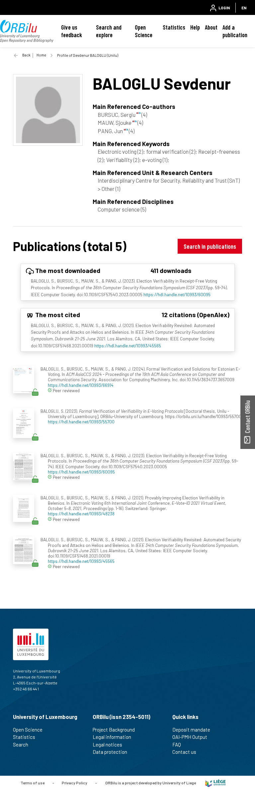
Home (41, 55)
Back (26, 55)
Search (20, 744)
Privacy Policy (74, 782)
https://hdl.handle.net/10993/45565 (127, 345)
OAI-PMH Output (189, 737)
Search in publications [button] (210, 246)
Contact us (184, 752)
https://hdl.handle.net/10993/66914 (81, 385)
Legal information (112, 737)
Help (195, 27)
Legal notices (107, 744)
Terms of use (32, 782)
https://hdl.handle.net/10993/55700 (81, 421)
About (211, 27)
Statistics (174, 27)
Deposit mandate (191, 730)
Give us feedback (71, 31)
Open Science (143, 31)
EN (243, 7)
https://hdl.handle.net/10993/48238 (81, 513)
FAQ (176, 744)
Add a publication (234, 31)
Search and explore (109, 31)
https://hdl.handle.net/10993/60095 (177, 294)
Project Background (114, 730)
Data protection (110, 752)
